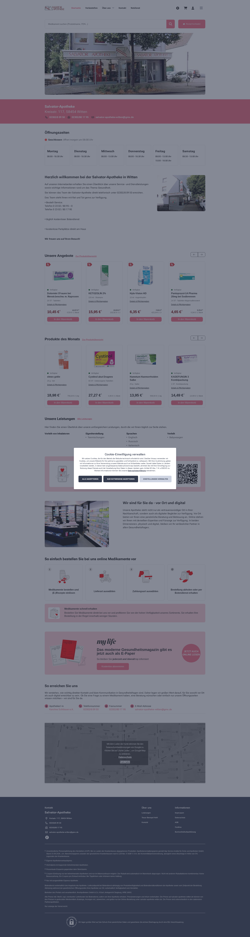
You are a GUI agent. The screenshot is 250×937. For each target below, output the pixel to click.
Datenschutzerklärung (137, 471)
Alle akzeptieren (90, 479)
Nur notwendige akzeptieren (121, 479)
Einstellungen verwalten (155, 479)
